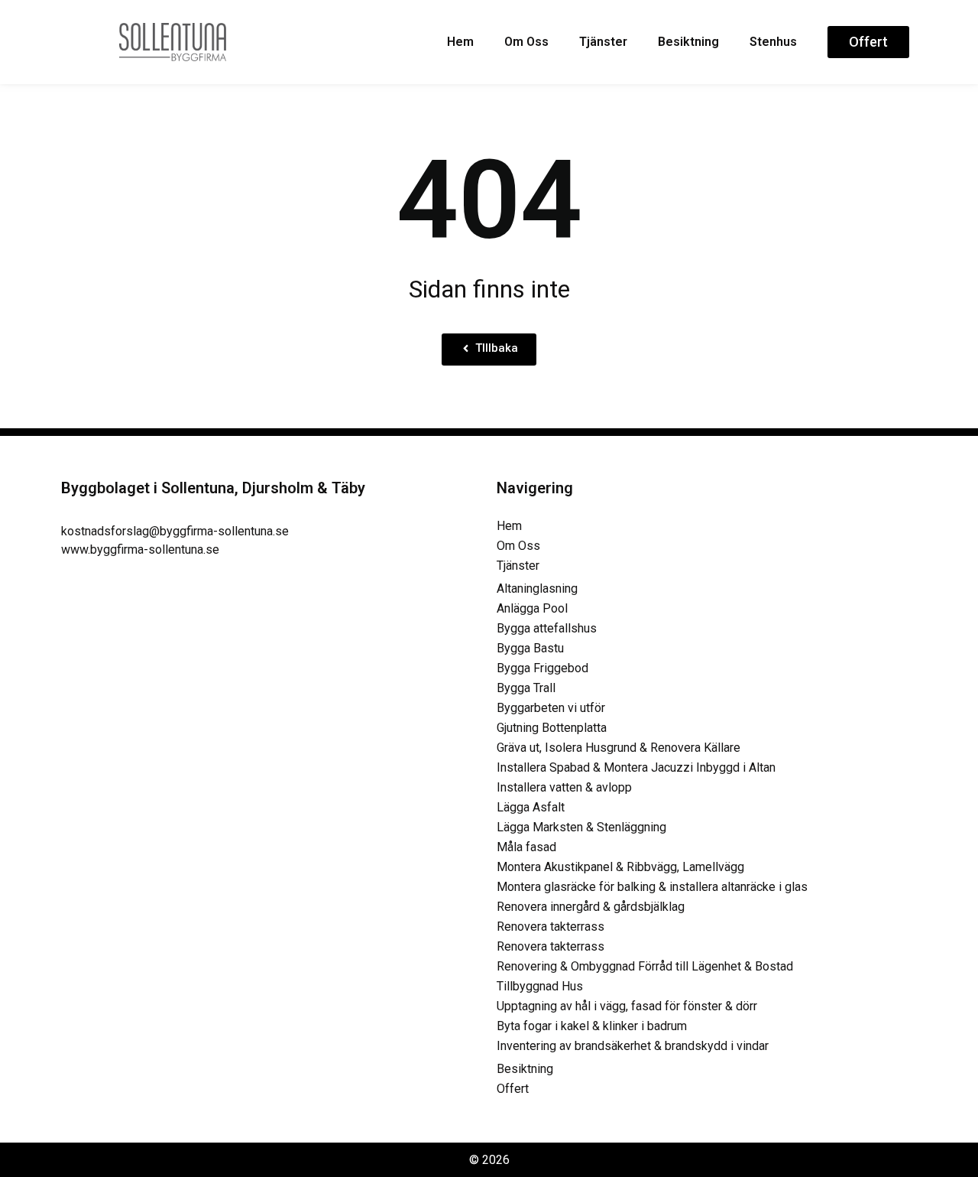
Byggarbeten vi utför (551, 708)
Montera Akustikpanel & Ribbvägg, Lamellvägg (620, 867)
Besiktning (688, 41)
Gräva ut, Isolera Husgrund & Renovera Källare (618, 747)
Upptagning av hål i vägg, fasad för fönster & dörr (627, 1006)
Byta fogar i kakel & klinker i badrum (592, 1026)
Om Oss (526, 41)
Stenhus (773, 41)
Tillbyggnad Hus (540, 986)
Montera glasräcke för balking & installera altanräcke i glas (652, 886)
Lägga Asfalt (531, 807)
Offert (513, 1088)
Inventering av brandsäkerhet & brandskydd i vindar (633, 1046)
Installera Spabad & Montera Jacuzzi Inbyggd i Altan (636, 767)
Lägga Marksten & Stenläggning (581, 827)
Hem (460, 41)
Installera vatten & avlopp (564, 787)
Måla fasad (526, 847)
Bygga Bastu (530, 648)
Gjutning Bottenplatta (552, 727)
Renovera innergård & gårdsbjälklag (591, 906)
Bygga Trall (526, 688)
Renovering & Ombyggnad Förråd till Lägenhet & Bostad (645, 966)
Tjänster (603, 41)
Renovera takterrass (550, 926)
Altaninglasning (537, 588)
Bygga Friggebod (542, 668)
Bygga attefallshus (547, 628)
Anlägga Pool (532, 608)
